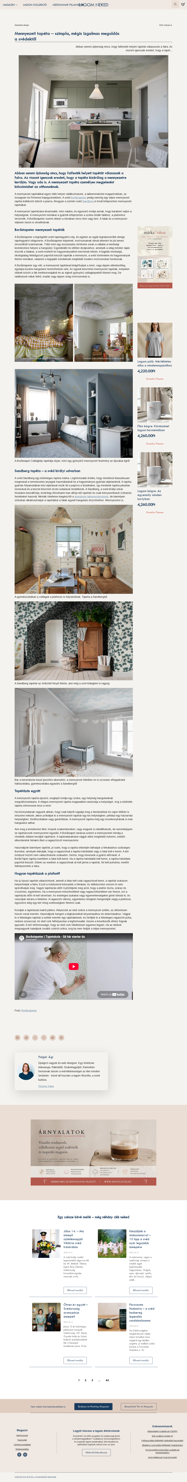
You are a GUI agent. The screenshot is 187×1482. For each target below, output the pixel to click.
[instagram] (25, 1455)
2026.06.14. (68, 1322)
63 (107, 1380)
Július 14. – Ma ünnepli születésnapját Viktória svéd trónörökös (74, 1239)
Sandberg (88, 201)
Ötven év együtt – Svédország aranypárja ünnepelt (76, 1310)
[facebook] (19, 1455)
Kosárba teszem (154, 378)
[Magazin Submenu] (17, 4)
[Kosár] (183, 4)
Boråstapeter (78, 197)
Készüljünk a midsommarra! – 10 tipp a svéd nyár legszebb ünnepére (140, 1239)
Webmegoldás (22, 1449)
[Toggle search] (175, 4)
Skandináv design (22, 25)
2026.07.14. (68, 1252)
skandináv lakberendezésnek (91, 496)
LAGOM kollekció (35, 4)
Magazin (9, 4)
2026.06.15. (134, 1252)
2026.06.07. (134, 1326)
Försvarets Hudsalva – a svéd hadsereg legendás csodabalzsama (141, 1312)
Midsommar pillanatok (68, 4)
